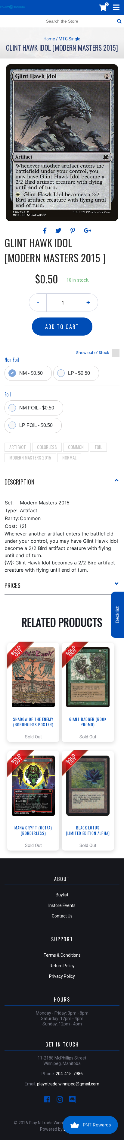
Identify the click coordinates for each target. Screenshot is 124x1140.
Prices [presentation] (12, 585)
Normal (69, 457)
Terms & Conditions (62, 955)
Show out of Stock (92, 352)
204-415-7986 (69, 1073)
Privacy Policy (62, 976)
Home (49, 38)
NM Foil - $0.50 (36, 407)
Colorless (47, 447)
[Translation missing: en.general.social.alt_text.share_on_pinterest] (73, 230)
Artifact (17, 447)
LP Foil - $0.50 (36, 425)
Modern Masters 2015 (30, 457)
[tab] (62, 484)
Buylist (62, 894)
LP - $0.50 (79, 373)
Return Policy (62, 965)
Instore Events (62, 905)
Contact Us (62, 916)
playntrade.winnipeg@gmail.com (68, 1084)
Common (76, 447)
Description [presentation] (19, 481)
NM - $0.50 (31, 373)
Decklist (117, 614)
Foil (98, 447)
